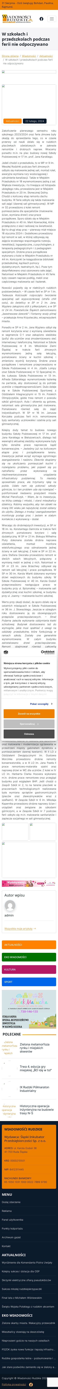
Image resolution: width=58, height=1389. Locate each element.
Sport (8, 981)
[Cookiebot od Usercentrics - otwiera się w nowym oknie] (41, 652)
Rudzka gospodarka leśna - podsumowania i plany (29, 1358)
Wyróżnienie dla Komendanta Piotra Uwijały (27, 1262)
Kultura (10, 969)
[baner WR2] (29, 75)
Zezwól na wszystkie (29, 713)
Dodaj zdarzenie (11, 1202)
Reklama (7, 1210)
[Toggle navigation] (51, 19)
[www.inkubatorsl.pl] (29, 883)
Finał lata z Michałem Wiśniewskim (22, 1297)
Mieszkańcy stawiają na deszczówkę (23, 1331)
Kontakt (6, 1246)
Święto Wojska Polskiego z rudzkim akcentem (28, 1306)
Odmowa (29, 734)
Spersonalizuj (27, 723)
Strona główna (10, 56)
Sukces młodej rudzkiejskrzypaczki (22, 1289)
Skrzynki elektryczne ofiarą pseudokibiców (26, 1280)
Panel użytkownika (12, 1219)
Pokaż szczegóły (39, 703)
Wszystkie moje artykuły (18, 928)
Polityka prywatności (14, 1384)
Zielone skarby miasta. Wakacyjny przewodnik (28, 1323)
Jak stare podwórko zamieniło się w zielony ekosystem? (29, 1367)
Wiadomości (29, 56)
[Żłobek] (29, 1008)
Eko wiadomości (15, 957)
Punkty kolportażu (12, 1228)
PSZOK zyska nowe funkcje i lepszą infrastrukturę (29, 1349)
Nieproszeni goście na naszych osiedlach (25, 1340)
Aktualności (46, 56)
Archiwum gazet (11, 1237)
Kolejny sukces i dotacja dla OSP (21, 1271)
